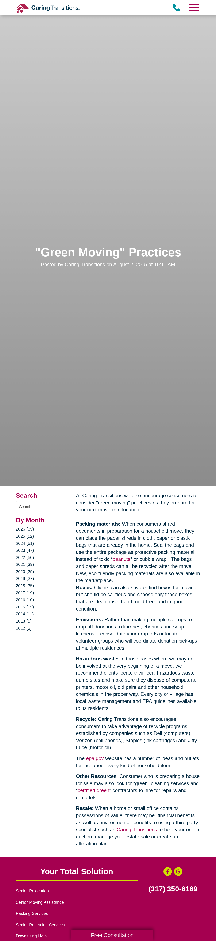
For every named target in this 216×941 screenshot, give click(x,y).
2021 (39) (25, 564)
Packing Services (32, 913)
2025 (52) (25, 536)
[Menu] (194, 7)
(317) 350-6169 (172, 889)
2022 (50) (25, 557)
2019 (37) (25, 578)
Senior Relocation (32, 891)
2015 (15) (25, 607)
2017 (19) (25, 593)
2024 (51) (25, 543)
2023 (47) (25, 550)
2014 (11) (25, 614)
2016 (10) (25, 599)
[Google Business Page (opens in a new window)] (178, 871)
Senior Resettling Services (40, 924)
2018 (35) (25, 585)
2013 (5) (24, 621)
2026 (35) (25, 529)
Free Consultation (112, 935)
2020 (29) (25, 571)
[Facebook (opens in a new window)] (167, 871)
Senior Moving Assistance (40, 902)
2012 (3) (24, 628)
